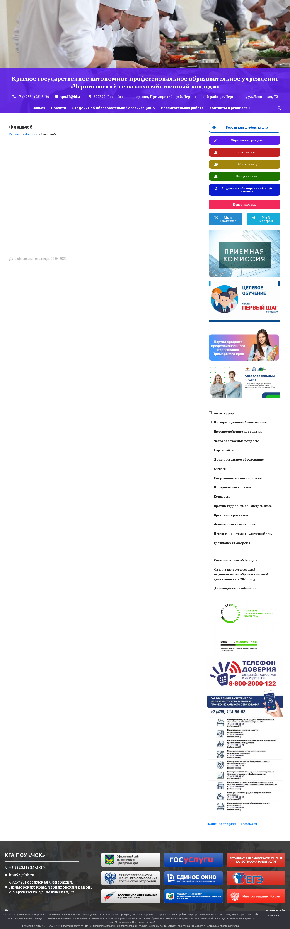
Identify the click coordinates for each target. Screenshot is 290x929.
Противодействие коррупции (238, 431)
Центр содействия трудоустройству (243, 533)
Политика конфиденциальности (232, 824)
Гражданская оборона (232, 543)
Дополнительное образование (239, 459)
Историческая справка (232, 487)
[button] (279, 108)
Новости (58, 108)
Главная (38, 108)
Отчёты (220, 468)
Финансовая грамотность (235, 524)
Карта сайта (224, 450)
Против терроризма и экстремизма (243, 506)
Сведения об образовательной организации (111, 108)
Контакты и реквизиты (229, 108)
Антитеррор (224, 413)
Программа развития (231, 515)
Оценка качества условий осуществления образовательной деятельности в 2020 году (241, 574)
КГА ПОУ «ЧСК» (25, 855)
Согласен (273, 915)
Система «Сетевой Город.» (235, 560)
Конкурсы (222, 496)
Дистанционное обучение (235, 588)
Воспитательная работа (182, 108)
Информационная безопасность (240, 422)
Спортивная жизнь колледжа (238, 478)
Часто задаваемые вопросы (236, 441)
